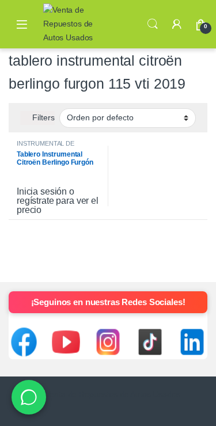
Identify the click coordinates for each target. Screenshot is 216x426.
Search (152, 24)
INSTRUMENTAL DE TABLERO (45, 147)
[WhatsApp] (29, 397)
